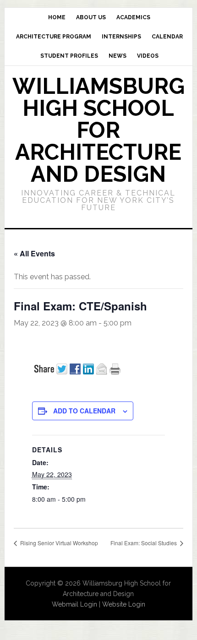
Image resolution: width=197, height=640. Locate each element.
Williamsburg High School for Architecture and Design (98, 130)
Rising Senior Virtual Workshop (58, 543)
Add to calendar (84, 410)
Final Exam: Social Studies (144, 543)
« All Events (34, 253)
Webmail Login (74, 604)
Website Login (123, 604)
